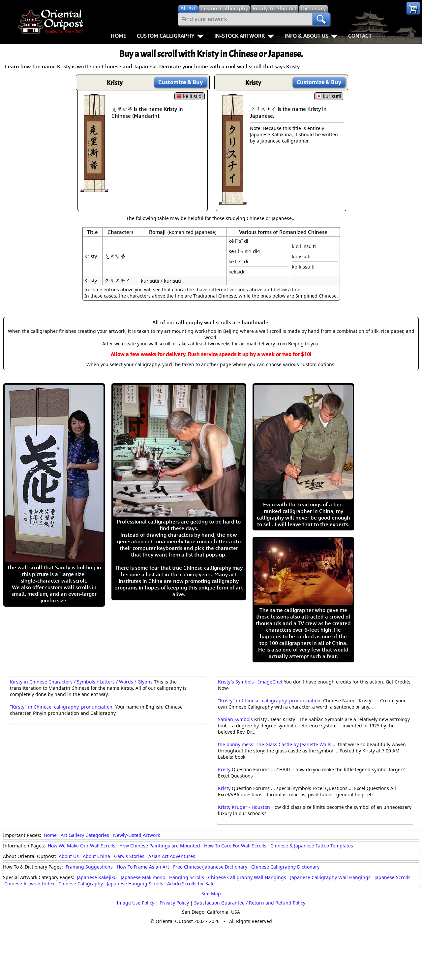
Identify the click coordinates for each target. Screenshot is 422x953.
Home (118, 35)
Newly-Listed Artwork (136, 835)
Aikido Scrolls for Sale (191, 883)
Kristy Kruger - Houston (244, 807)
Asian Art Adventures (171, 856)
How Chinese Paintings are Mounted (159, 845)
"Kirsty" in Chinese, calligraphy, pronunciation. (62, 707)
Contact (360, 35)
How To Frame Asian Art (143, 867)
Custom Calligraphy (166, 35)
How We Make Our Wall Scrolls (81, 845)
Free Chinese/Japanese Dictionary (210, 867)
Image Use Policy (135, 903)
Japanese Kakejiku (97, 877)
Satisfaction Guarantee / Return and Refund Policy (249, 903)
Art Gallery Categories (85, 835)
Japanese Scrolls (392, 877)
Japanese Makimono (143, 877)
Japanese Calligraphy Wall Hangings (330, 877)
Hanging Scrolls (186, 877)
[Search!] (321, 19)
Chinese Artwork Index (29, 883)
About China (96, 856)
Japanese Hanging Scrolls (135, 883)
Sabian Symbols (235, 719)
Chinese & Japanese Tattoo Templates (311, 845)
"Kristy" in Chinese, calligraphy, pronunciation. (270, 700)
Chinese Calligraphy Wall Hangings (247, 877)
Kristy (224, 769)
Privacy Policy (174, 903)
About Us (69, 856)
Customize (180, 82)
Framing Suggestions (89, 867)
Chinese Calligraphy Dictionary (285, 867)
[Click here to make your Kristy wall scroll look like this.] (94, 189)
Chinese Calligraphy (80, 883)
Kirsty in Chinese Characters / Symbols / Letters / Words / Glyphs (81, 682)
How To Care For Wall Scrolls (235, 845)
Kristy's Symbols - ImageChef (250, 682)
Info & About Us (306, 35)
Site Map (211, 893)
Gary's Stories (129, 856)
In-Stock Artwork (239, 35)
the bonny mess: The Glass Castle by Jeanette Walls (274, 744)
